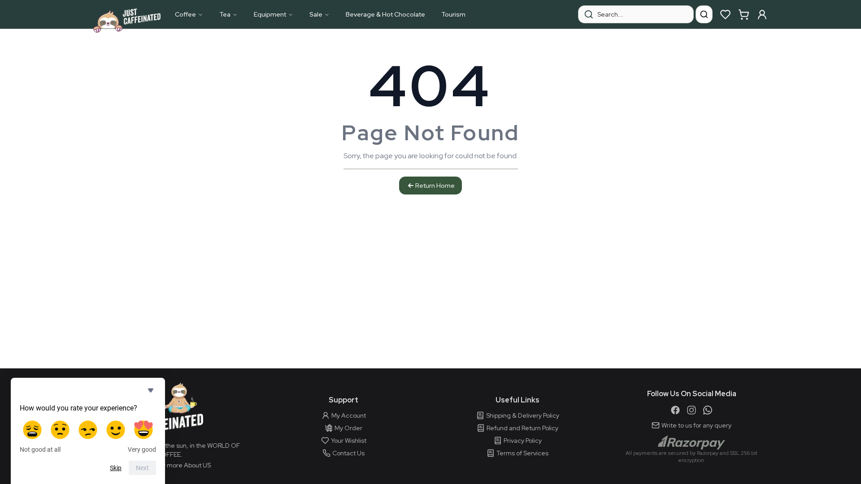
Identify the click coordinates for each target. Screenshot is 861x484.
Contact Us (348, 453)
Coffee (185, 14)
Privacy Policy (523, 440)
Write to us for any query (696, 425)
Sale (315, 14)
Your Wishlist (348, 440)
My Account (348, 415)
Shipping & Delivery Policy (522, 415)
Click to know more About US (169, 465)
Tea (224, 14)
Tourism (453, 14)
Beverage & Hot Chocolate (385, 14)
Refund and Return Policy (522, 428)
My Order (348, 428)
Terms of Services (522, 453)
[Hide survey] (150, 390)
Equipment (270, 14)
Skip (116, 467)
